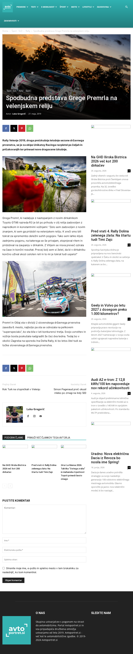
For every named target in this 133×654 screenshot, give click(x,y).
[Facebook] (5, 128)
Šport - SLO (17, 30)
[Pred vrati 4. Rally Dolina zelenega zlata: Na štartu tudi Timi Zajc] (44, 453)
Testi (33, 7)
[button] (126, 7)
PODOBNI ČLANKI (14, 437)
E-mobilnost (47, 7)
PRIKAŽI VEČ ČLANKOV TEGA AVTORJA (48, 437)
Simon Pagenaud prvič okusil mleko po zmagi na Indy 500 (70, 391)
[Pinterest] (21, 128)
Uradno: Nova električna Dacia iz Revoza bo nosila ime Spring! (110, 458)
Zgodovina (103, 7)
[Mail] (42, 416)
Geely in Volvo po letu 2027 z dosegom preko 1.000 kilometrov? (109, 309)
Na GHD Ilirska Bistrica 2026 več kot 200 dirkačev (14, 468)
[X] (13, 128)
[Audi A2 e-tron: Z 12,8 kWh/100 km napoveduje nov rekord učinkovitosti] (111, 361)
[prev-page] (4, 486)
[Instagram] (35, 416)
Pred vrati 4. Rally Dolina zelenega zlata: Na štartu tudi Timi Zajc (44, 468)
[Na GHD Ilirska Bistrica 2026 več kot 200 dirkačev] (15, 453)
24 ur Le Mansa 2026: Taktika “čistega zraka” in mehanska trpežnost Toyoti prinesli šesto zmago (73, 472)
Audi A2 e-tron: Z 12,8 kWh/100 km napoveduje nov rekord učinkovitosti (110, 384)
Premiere (21, 7)
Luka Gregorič (19, 113)
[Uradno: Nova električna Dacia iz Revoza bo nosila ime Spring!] (111, 436)
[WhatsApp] (29, 128)
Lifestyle (87, 7)
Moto (74, 7)
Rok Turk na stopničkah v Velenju (21, 389)
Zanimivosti (10, 20)
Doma (5, 30)
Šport (63, 7)
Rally (28, 30)
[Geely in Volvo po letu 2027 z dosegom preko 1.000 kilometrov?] (111, 287)
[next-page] (10, 486)
